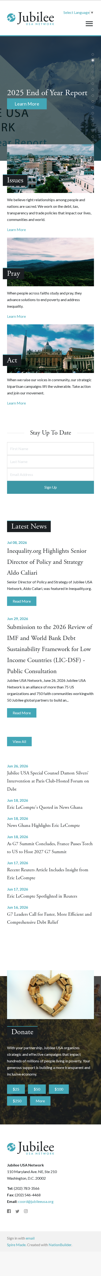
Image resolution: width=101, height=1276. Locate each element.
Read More (22, 601)
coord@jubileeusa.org (36, 1201)
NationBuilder (60, 1244)
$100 (58, 1089)
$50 (37, 1089)
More (40, 1101)
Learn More (16, 229)
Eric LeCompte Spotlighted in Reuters (42, 896)
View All (19, 741)
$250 (17, 1101)
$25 (16, 1089)
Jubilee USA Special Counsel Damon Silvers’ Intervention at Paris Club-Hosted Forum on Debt (48, 781)
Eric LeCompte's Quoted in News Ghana (44, 807)
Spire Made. (16, 1244)
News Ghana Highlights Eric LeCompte (43, 825)
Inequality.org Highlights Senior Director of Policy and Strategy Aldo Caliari (46, 562)
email (30, 1238)
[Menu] (89, 23)
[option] (50, 98)
